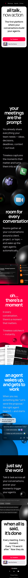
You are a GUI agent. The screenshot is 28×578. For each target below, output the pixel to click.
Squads (16, 3)
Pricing (21, 3)
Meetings (10, 3)
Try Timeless (14, 39)
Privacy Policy (14, 575)
